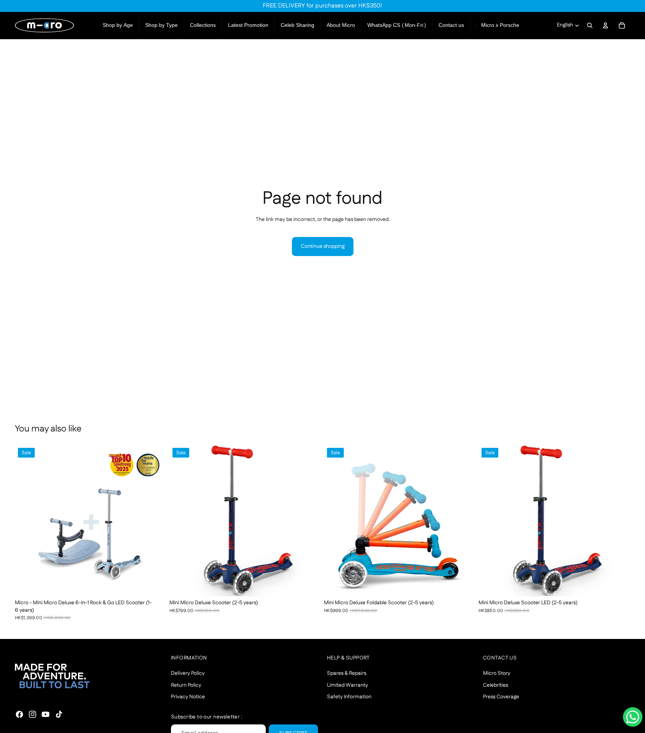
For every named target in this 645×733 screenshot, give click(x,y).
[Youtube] (45, 714)
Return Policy (186, 685)
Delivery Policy (188, 673)
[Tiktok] (58, 714)
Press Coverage (501, 697)
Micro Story (496, 673)
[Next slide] (155, 520)
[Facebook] (19, 714)
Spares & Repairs (346, 673)
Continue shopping (323, 246)
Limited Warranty (347, 685)
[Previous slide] (26, 520)
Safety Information (349, 697)
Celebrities (495, 685)
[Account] (605, 25)
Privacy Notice (188, 697)
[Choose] (155, 585)
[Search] (590, 25)
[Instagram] (32, 714)
